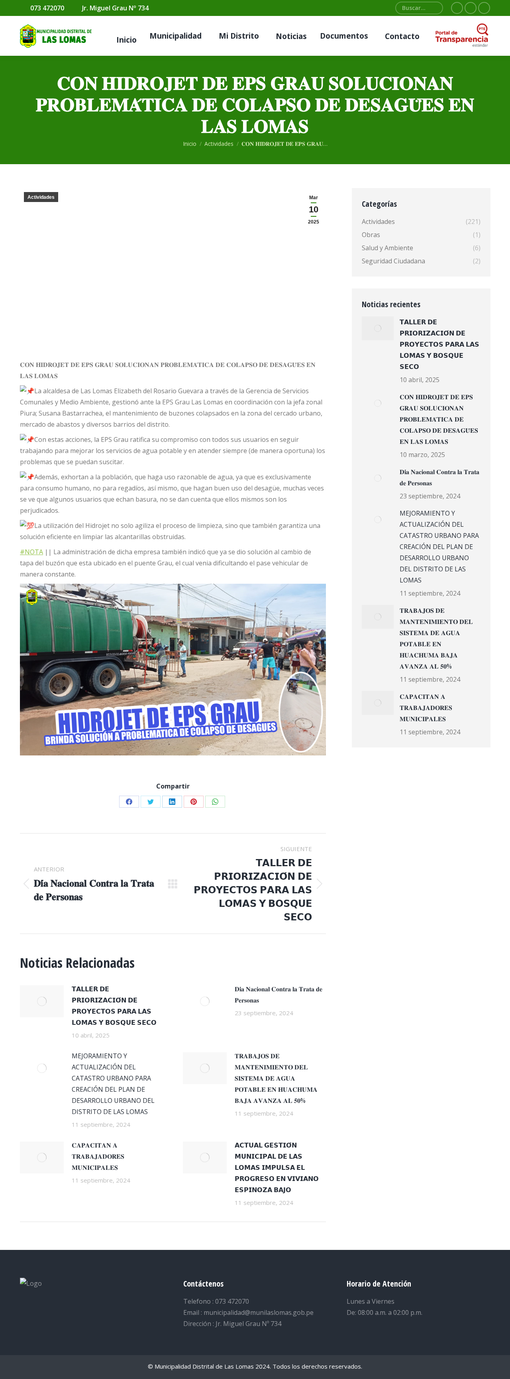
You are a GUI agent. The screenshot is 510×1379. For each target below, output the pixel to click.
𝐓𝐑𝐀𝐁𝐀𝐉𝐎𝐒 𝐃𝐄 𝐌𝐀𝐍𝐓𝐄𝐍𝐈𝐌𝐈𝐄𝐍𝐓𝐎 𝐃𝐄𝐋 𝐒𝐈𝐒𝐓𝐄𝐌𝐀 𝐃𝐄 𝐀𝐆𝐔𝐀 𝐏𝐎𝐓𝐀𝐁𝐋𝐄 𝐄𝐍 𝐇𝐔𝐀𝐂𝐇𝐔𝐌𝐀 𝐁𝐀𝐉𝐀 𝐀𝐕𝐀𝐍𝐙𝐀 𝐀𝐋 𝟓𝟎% (276, 1078)
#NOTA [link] (31, 551)
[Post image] (42, 1001)
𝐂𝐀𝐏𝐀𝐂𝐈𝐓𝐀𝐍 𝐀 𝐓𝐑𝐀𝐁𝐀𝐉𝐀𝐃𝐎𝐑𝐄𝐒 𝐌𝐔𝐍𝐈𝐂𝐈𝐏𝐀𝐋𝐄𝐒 (98, 1156)
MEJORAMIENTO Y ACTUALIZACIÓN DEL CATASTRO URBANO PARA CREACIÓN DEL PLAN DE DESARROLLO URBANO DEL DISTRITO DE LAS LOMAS (113, 1083)
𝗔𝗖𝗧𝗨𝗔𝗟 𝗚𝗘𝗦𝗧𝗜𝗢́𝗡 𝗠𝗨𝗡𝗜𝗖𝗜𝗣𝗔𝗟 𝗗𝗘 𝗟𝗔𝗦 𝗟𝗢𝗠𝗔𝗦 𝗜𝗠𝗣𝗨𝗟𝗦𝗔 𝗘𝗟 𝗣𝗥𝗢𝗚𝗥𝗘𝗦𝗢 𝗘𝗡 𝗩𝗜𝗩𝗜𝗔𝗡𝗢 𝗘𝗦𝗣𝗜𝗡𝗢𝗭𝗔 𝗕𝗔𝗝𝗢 (277, 1167)
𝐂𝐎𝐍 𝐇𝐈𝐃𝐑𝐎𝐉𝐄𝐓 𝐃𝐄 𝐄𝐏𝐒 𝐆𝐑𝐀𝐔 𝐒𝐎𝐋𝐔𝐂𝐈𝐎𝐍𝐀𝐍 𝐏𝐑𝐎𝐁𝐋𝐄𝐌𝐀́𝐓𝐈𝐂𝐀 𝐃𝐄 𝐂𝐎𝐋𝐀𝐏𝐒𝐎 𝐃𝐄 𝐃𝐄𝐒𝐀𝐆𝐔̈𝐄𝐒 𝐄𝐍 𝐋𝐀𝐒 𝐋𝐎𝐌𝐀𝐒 (439, 419)
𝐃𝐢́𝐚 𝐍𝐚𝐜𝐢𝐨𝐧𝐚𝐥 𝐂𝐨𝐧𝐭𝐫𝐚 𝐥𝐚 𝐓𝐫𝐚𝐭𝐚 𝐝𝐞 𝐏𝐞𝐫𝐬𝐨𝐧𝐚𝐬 (278, 994)
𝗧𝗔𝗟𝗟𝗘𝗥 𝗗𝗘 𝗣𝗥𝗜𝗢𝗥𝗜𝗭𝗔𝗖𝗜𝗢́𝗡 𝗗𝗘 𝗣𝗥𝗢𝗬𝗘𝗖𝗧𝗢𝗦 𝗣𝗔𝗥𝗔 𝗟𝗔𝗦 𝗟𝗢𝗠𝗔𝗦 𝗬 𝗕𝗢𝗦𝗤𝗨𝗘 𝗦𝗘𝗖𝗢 (114, 1006)
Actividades (41, 197)
